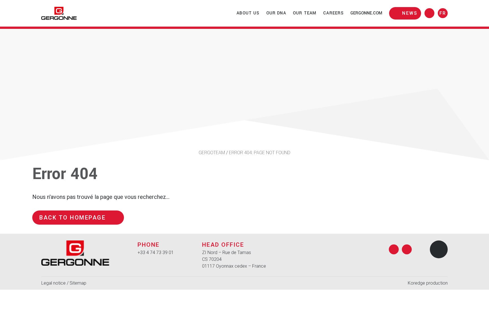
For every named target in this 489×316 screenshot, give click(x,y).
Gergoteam (212, 152)
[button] (439, 249)
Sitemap (78, 283)
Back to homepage (72, 217)
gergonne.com (366, 13)
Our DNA (276, 13)
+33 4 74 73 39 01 (156, 252)
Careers (333, 13)
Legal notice (53, 283)
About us (248, 13)
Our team (304, 13)
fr (442, 13)
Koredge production (428, 283)
